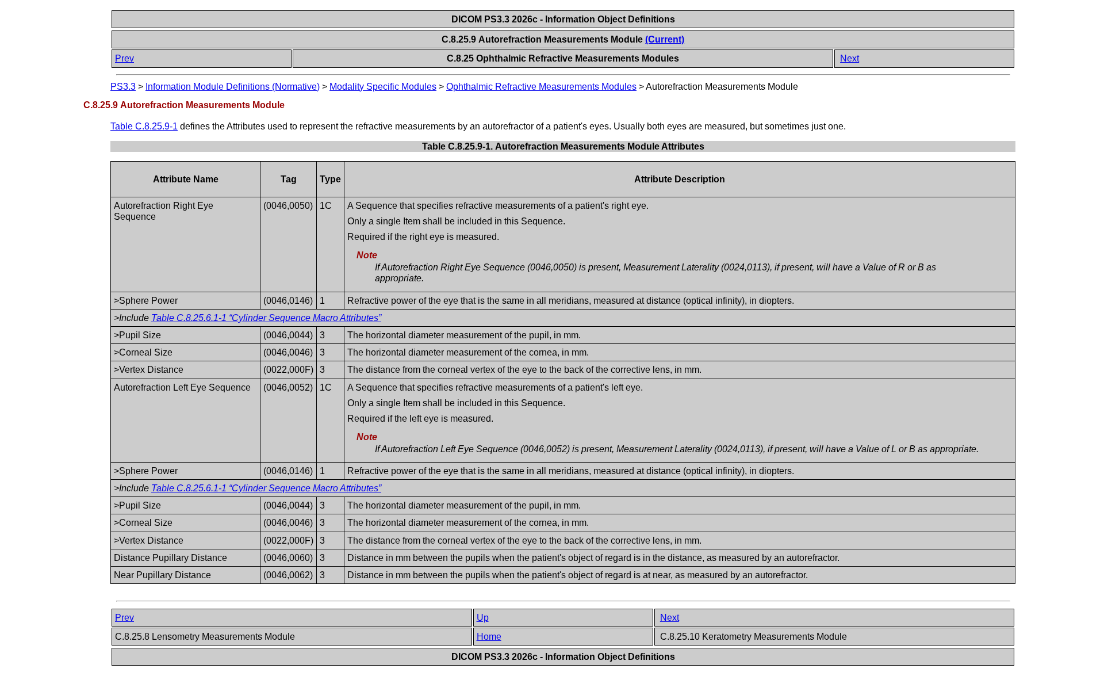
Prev (124, 58)
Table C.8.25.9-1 (144, 126)
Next (849, 58)
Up (483, 617)
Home (489, 636)
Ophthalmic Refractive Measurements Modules (541, 86)
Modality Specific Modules (382, 86)
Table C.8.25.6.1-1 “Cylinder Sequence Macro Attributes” (266, 318)
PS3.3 (123, 86)
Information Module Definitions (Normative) (232, 86)
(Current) (664, 39)
